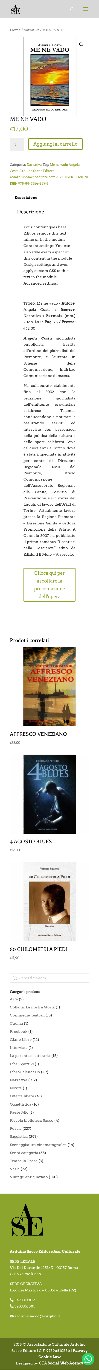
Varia (15, 1169)
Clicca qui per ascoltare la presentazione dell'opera (49, 584)
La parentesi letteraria (30, 1055)
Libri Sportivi (22, 1064)
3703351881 (25, 1306)
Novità (16, 1088)
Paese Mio (19, 1112)
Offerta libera (22, 1096)
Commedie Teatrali (27, 1015)
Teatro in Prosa (24, 1161)
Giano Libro (21, 1039)
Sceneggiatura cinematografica (38, 1145)
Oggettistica (20, 1104)
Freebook (18, 1031)
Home (15, 30)
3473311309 (25, 1300)
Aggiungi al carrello (55, 144)
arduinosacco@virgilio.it (37, 1316)
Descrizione (26, 197)
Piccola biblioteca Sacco (31, 1120)
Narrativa (31, 30)
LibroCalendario (25, 1072)
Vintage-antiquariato (29, 1177)
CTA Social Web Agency (61, 1363)
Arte (14, 999)
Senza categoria (24, 1153)
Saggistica (19, 1136)
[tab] (49, 198)
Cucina (16, 1023)
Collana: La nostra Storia (32, 1007)
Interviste (19, 1047)
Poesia (16, 1128)
